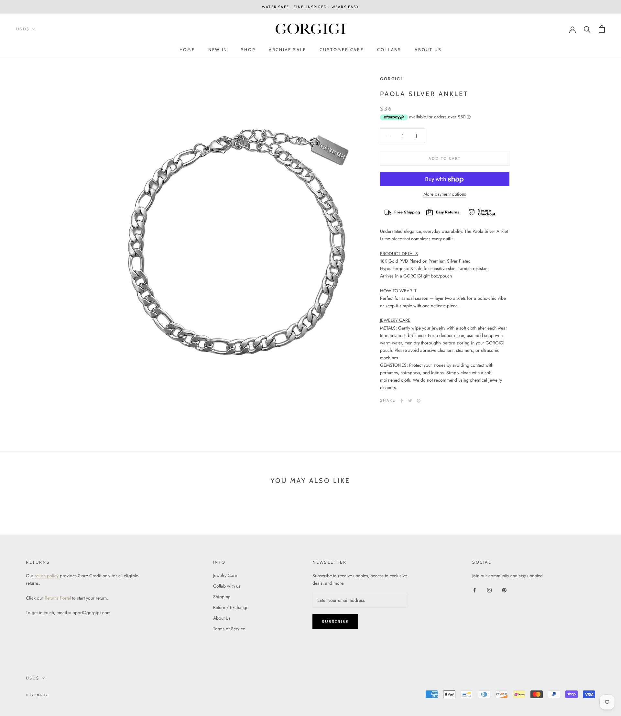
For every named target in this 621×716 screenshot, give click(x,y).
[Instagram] (489, 589)
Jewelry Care (225, 575)
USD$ (23, 29)
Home (187, 49)
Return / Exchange (230, 607)
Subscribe (335, 621)
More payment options (444, 194)
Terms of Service (229, 628)
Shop (248, 49)
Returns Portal (58, 598)
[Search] (587, 29)
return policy (47, 575)
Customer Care (342, 49)
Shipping (222, 596)
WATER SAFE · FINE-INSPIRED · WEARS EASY (310, 7)
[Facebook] (402, 401)
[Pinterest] (418, 401)
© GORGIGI (37, 695)
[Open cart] (602, 29)
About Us (428, 49)
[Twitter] (410, 401)
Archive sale (287, 49)
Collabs (389, 49)
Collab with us (226, 586)
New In (217, 49)
